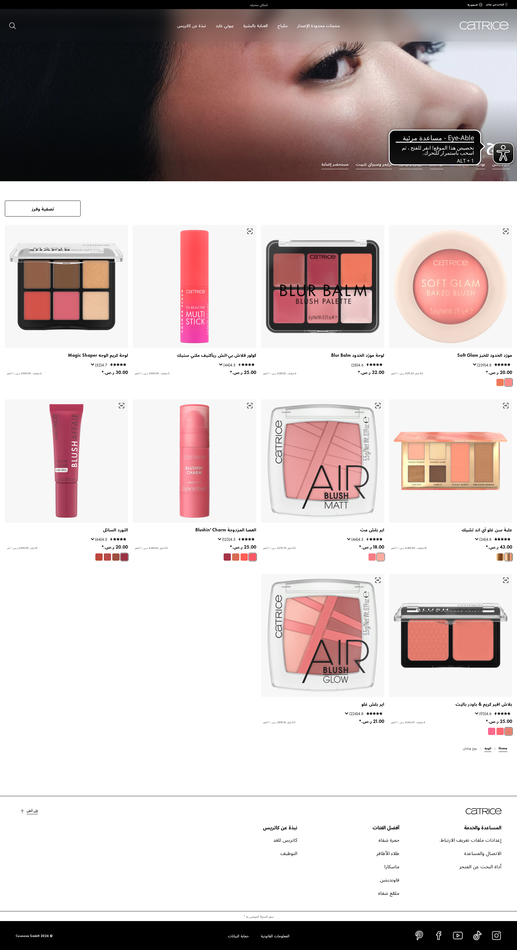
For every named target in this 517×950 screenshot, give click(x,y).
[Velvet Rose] (116, 557)
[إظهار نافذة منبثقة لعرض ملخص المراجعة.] (473, 366)
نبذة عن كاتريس (191, 25)
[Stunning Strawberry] (500, 731)
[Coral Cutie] (244, 557)
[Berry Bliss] (124, 557)
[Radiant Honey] (235, 557)
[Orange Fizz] (99, 557)
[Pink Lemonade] (380, 557)
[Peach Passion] (508, 731)
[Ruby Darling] (227, 557)
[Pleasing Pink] (491, 731)
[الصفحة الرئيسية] (481, 25)
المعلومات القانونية (275, 936)
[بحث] (12, 25)
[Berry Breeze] (372, 557)
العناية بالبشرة (255, 25)
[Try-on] (505, 231)
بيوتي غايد (224, 25)
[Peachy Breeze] (500, 382)
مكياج (282, 25)
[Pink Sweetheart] (252, 557)
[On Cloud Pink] (508, 382)
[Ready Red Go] (107, 557)
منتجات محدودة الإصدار (318, 25)
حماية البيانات (238, 936)
